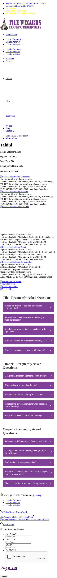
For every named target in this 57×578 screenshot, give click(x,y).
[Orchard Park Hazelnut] (14, 191)
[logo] (21, 30)
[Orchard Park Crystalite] (28, 219)
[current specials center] (10, 281)
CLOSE (4, 577)
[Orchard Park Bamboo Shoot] (16, 262)
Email (9, 545)
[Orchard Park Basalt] (13, 247)
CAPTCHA (11, 550)
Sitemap (37, 495)
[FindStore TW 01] (9, 286)
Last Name (11, 539)
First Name (11, 534)
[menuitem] (31, 4)
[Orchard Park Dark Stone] (15, 176)
